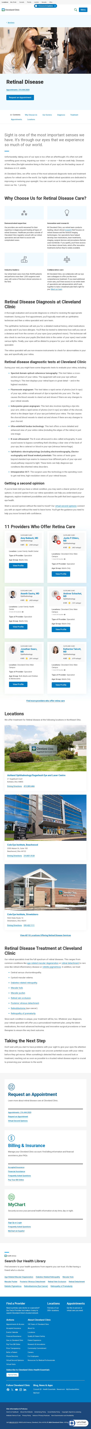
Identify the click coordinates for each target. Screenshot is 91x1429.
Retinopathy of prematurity (23, 1013)
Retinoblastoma (18, 1008)
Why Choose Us (31, 115)
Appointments (16, 119)
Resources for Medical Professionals (41, 1360)
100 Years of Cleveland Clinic (38, 1324)
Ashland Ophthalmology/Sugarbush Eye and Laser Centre (36, 775)
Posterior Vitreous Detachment (32, 1282)
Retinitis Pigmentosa (13, 1286)
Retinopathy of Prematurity (61, 1286)
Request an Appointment (20, 97)
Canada (21, 2)
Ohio (50, 2)
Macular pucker (18, 993)
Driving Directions (14, 786)
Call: (12, 1422)
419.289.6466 (29, 786)
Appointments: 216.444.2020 (17, 90)
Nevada (44, 2)
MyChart (36, 1393)
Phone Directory (12, 1356)
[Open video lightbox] (59, 542)
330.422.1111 (29, 925)
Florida (29, 2)
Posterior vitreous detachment (25, 1003)
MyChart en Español (16, 1231)
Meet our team (56, 289)
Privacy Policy (26, 1415)
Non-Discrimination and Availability (62, 1415)
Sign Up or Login (15, 1223)
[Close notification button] (55, 6)
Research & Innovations (36, 1344)
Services (11, 22)
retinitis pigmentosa (52, 967)
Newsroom (61, 1389)
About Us (31, 1328)
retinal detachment (70, 963)
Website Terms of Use (13, 1415)
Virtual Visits (11, 1364)
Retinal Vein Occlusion (57, 1282)
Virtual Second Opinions (18, 1121)
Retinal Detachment (77, 1282)
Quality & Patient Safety (36, 1336)
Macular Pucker (11, 1282)
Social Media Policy (54, 1412)
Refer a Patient (11, 1352)
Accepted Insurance (16, 1167)
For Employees (33, 1356)
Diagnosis (61, 115)
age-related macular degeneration (42, 963)
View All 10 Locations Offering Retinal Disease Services (45, 935)
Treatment (74, 115)
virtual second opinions (66, 506)
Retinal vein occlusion (21, 998)
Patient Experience (34, 1340)
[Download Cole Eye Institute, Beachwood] (45, 818)
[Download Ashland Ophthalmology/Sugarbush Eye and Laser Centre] (45, 748)
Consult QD (37, 1389)
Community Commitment (37, 1348)
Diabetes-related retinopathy (24, 982)
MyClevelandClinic (72, 1389)
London (36, 2)
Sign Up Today (12, 1375)
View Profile (18, 565)
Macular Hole (68, 1277)
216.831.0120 (29, 856)
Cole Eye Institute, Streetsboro (22, 914)
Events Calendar (12, 1332)
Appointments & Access (15, 1324)
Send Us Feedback (12, 1412)
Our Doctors (47, 115)
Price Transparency (13, 1348)
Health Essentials (49, 1389)
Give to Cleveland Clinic (14, 1340)
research (68, 230)
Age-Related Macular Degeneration (19, 1277)
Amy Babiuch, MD (29, 538)
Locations (31, 119)
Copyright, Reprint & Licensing (71, 1412)
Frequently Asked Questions (19, 1176)
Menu (83, 10)
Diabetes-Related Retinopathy (48, 1277)
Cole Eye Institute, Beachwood (22, 844)
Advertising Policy (40, 1412)
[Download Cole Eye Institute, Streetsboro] (45, 887)
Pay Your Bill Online (16, 1180)
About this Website (26, 1412)
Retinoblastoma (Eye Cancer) (36, 1286)
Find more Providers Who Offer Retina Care (45, 701)
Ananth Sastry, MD (30, 593)
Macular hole (17, 988)
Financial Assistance (16, 1171)
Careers (31, 1352)
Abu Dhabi (13, 2)
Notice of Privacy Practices (41, 1415)
